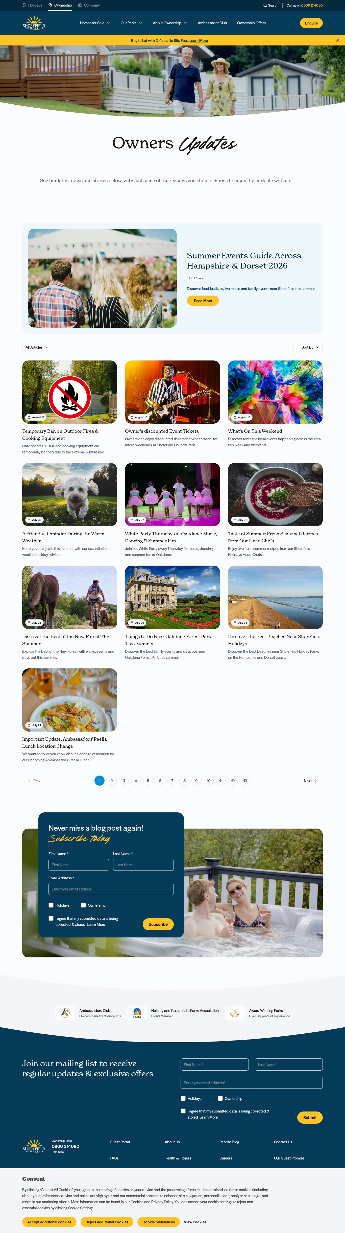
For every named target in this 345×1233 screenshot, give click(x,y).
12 (233, 780)
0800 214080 (312, 5)
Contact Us (283, 1141)
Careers (225, 1158)
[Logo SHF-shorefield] (34, 23)
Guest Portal (120, 1141)
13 (245, 780)
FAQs (114, 1158)
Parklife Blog (229, 1141)
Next (308, 780)
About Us (172, 1141)
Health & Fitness (178, 1158)
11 (221, 780)
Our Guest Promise (289, 1158)
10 (209, 780)
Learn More (96, 924)
